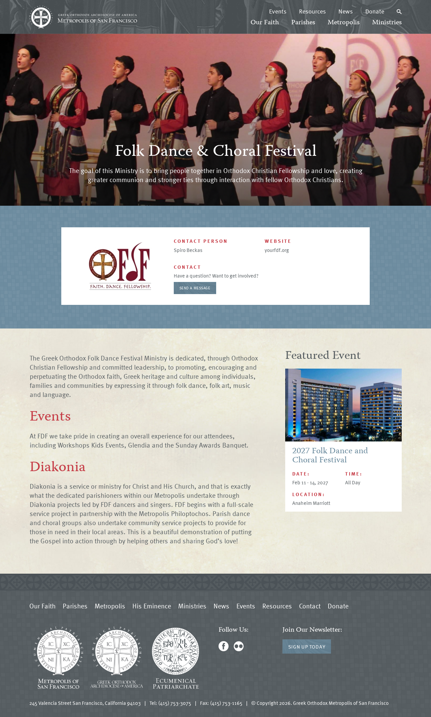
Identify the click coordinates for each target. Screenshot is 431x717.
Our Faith (265, 22)
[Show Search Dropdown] (399, 11)
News (345, 11)
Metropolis (344, 22)
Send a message (194, 288)
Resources (312, 11)
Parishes (303, 22)
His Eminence (151, 606)
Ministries (387, 22)
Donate (374, 11)
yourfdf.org (277, 250)
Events (278, 11)
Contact (310, 606)
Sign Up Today (307, 646)
